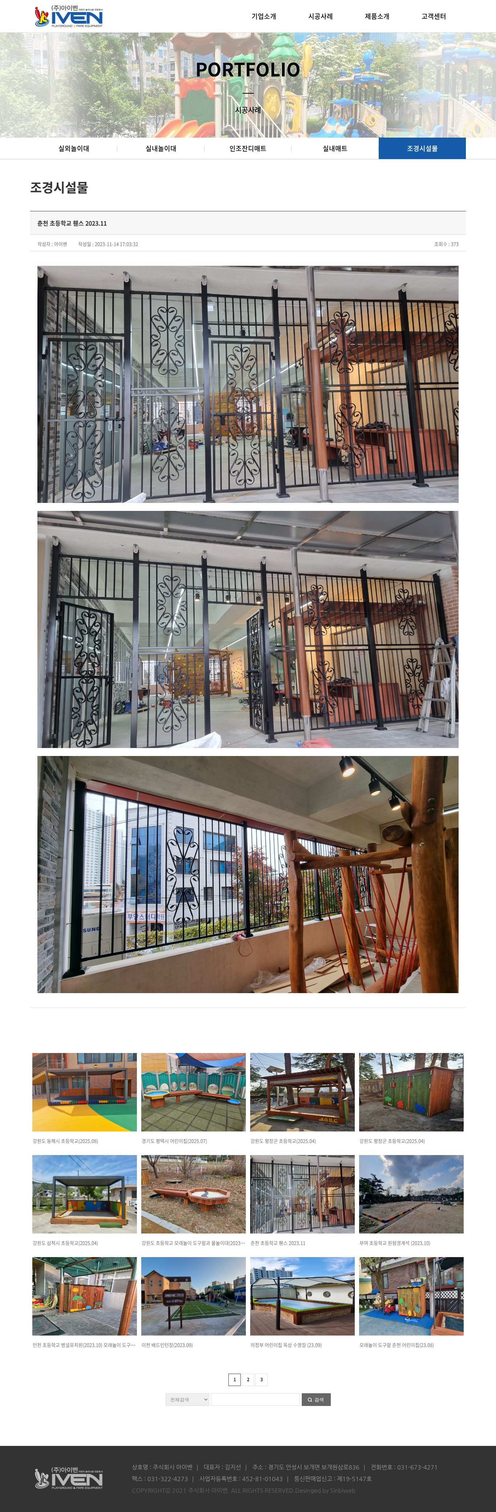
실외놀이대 (73, 148)
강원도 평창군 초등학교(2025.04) (283, 1140)
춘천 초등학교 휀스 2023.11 (278, 1242)
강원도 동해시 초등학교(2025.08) (65, 1140)
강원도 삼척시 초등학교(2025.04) (65, 1242)
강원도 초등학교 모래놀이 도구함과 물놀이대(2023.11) (195, 1242)
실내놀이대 (161, 148)
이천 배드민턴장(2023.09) (167, 1344)
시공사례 (320, 16)
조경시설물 (422, 148)
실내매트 (335, 148)
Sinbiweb (342, 1490)
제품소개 (377, 16)
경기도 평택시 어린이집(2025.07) (174, 1140)
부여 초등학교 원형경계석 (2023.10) (394, 1242)
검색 (319, 1399)
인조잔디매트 (248, 148)
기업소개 (264, 16)
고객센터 (434, 16)
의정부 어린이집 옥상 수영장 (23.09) (286, 1344)
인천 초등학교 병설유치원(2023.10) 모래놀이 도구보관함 (88, 1344)
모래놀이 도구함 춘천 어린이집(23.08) (396, 1344)
